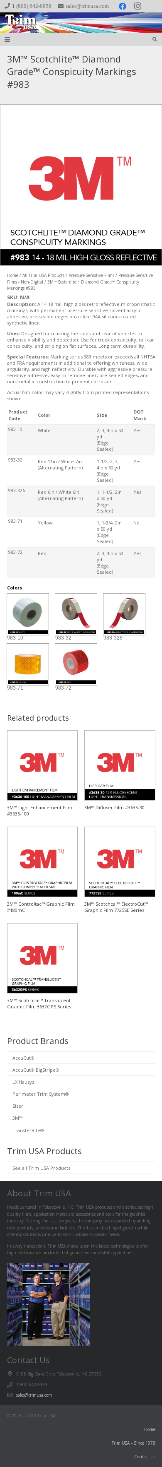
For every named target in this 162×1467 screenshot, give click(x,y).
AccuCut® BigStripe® (35, 1070)
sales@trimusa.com (34, 1395)
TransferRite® (28, 1130)
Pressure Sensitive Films (91, 275)
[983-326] (124, 614)
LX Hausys (23, 1082)
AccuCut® (23, 1058)
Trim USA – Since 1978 (133, 1443)
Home (12, 275)
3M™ (17, 1118)
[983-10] (28, 614)
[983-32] (76, 614)
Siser (17, 1106)
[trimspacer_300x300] (17, 22)
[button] (7, 39)
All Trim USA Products (43, 275)
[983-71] (28, 664)
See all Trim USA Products (41, 1168)
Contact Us (144, 1457)
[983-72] (76, 664)
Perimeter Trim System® (40, 1094)
